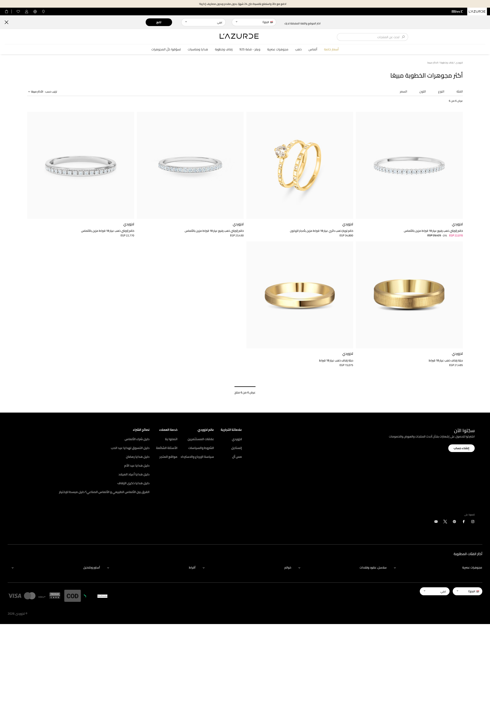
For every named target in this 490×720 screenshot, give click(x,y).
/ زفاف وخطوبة (447, 62)
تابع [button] (158, 22)
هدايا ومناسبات (198, 49)
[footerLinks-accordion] (436, 567)
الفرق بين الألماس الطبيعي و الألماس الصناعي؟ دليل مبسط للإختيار (104, 492)
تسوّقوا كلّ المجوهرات (166, 49)
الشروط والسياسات (201, 448)
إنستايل (236, 448)
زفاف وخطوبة (224, 49)
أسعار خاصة (331, 49)
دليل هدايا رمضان (137, 457)
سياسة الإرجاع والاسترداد (197, 457)
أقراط (192, 567)
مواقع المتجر (168, 457)
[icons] (473, 522)
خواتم (287, 567)
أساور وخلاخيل (91, 567)
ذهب (298, 49)
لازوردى (459, 62)
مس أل (237, 457)
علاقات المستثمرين (201, 439)
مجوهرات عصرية (277, 49)
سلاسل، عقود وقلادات (373, 567)
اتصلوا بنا (171, 439)
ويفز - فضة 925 (249, 49)
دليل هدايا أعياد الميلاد (133, 474)
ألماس (313, 49)
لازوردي (237, 439)
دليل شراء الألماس (137, 439)
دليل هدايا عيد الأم (136, 465)
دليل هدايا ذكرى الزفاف (133, 483)
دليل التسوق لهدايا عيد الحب (130, 448)
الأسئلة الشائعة (166, 448)
